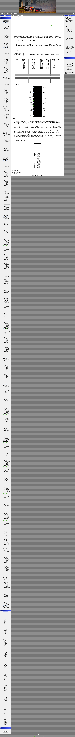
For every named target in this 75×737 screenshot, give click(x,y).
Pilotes (4, 639)
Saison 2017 (5, 358)
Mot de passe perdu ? (69, 68)
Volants (67, 56)
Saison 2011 (5, 189)
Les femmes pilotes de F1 (69, 36)
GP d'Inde (5, 241)
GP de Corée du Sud (7, 186)
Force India (5, 621)
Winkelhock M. (6, 723)
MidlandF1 (5, 628)
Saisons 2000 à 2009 (6, 21)
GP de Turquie (6, 69)
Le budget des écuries (69, 21)
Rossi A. (5, 701)
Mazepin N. (5, 685)
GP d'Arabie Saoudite (7, 491)
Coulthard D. (5, 653)
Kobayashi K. (5, 675)
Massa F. (5, 684)
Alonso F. (5, 641)
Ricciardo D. (5, 699)
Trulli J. (5, 714)
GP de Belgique (6, 43)
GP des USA (6, 94)
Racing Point (5, 630)
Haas (4, 622)
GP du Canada (6, 35)
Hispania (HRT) (6, 623)
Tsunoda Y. (5, 715)
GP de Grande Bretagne (6, 39)
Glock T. (5, 664)
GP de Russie (6, 340)
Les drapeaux (68, 28)
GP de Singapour (6, 184)
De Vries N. (5, 657)
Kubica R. (5, 677)
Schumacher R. (6, 707)
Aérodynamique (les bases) (70, 42)
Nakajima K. (5, 689)
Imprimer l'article (40, 175)
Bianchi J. (5, 645)
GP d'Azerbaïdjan (6, 423)
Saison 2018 (5, 385)
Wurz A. (5, 724)
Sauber (5, 633)
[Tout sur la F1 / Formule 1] (37, 12)
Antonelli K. (5, 642)
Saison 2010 (5, 161)
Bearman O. (5, 644)
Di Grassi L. (5, 658)
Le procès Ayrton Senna (69, 37)
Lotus (4, 624)
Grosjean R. (5, 665)
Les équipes (6, 613)
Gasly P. (5, 662)
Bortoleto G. (5, 646)
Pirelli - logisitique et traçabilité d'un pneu (69, 31)
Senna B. (5, 708)
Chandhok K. (5, 650)
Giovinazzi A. (5, 663)
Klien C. (5, 674)
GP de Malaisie (6, 30)
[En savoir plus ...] (46, 736)
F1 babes (67, 26)
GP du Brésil (6, 44)
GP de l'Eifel (6, 459)
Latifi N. (5, 679)
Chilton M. (5, 651)
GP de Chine (6, 46)
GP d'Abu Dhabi (6, 157)
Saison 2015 (5, 301)
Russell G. (5, 702)
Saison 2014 (5, 273)
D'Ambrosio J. (5, 654)
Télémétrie (67, 55)
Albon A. (5, 640)
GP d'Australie (6, 29)
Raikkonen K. (5, 698)
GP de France (6, 37)
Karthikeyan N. (6, 673)
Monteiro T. (5, 687)
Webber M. (5, 721)
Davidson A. (5, 655)
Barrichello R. (5, 643)
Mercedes (5, 627)
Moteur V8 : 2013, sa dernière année (69, 48)
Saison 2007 (5, 77)
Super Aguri (5, 635)
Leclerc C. (5, 681)
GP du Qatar (6, 490)
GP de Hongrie (6, 68)
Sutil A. (4, 713)
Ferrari (4, 620)
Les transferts (6, 25)
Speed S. (5, 710)
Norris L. (5, 691)
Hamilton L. (5, 668)
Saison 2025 (5, 577)
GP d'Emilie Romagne (7, 461)
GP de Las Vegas (6, 546)
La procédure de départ (69, 27)
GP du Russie (6, 323)
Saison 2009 (5, 133)
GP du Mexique (6, 325)
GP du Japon (6, 45)
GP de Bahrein (6, 90)
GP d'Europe (6, 34)
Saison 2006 (5, 48)
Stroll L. (5, 712)
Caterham (5, 619)
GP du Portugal (6, 460)
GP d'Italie (5, 42)
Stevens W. (5, 711)
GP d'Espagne (6, 61)
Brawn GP (5, 618)
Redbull (5, 631)
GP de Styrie (6, 478)
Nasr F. (5, 690)
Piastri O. (5, 695)
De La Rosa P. (6, 656)
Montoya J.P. (5, 688)
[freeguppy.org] (36, 736)
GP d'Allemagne (6, 67)
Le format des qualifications (6, 74)
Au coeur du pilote (68, 18)
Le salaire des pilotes (69, 23)
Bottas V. (5, 647)
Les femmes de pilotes (69, 29)
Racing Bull (5, 629)
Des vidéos (5, 75)
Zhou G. (5, 726)
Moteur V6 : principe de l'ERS (70, 53)
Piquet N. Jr (5, 697)
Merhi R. (5, 686)
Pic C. (4, 696)
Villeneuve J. (5, 720)
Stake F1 (5, 634)
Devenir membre (69, 69)
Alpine (4, 616)
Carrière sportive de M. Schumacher (69, 25)
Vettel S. (5, 719)
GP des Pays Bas (6, 512)
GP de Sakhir (6, 464)
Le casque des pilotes (7, 113)
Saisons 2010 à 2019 (6, 159)
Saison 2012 (5, 217)
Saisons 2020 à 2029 (6, 441)
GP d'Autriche (6, 288)
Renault (5, 632)
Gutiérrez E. (5, 666)
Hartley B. (5, 669)
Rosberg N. (5, 700)
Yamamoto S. (5, 725)
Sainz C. (5, 703)
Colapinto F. (5, 652)
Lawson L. (5, 680)
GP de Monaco (6, 33)
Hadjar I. (5, 667)
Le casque (67, 19)
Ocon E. (5, 692)
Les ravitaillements (68, 30)
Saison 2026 (5, 606)
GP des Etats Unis (6, 36)
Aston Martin (5, 617)
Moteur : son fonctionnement (70, 47)
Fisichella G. (5, 661)
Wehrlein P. (5, 722)
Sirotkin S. (5, 709)
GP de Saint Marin (6, 59)
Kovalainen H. (6, 676)
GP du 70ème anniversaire (6, 454)
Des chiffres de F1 (68, 40)
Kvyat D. (5, 678)
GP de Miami (6, 529)
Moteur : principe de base (69, 46)
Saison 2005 (5, 23)
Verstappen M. (6, 718)
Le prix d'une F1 (68, 22)
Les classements (6, 28)
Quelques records (68, 35)
